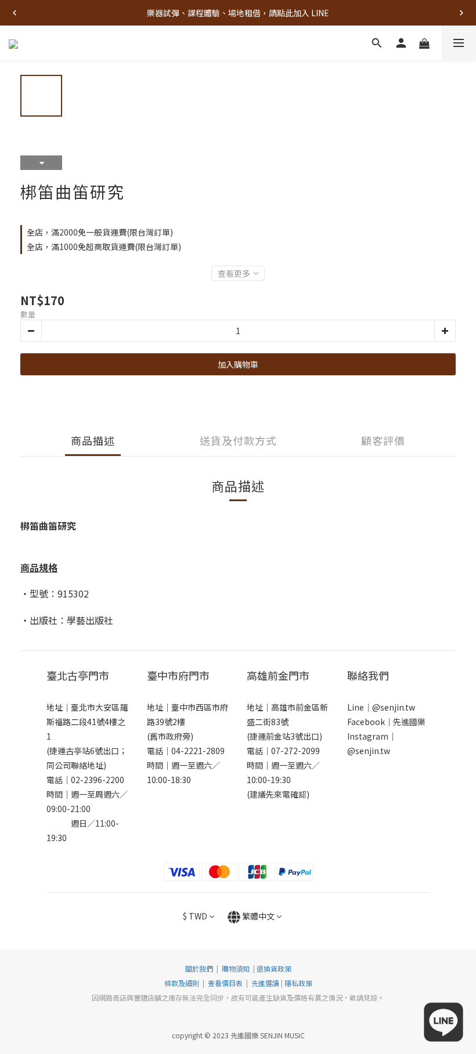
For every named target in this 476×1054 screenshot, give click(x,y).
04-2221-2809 (198, 750)
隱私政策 (298, 983)
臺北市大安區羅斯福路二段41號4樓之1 (87, 721)
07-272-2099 (295, 750)
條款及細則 (182, 983)
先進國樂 (409, 721)
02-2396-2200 (97, 779)
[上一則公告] (14, 13)
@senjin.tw (393, 707)
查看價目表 (225, 983)
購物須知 (236, 968)
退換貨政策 (274, 968)
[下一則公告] (461, 13)
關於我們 (199, 968)
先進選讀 (264, 983)
